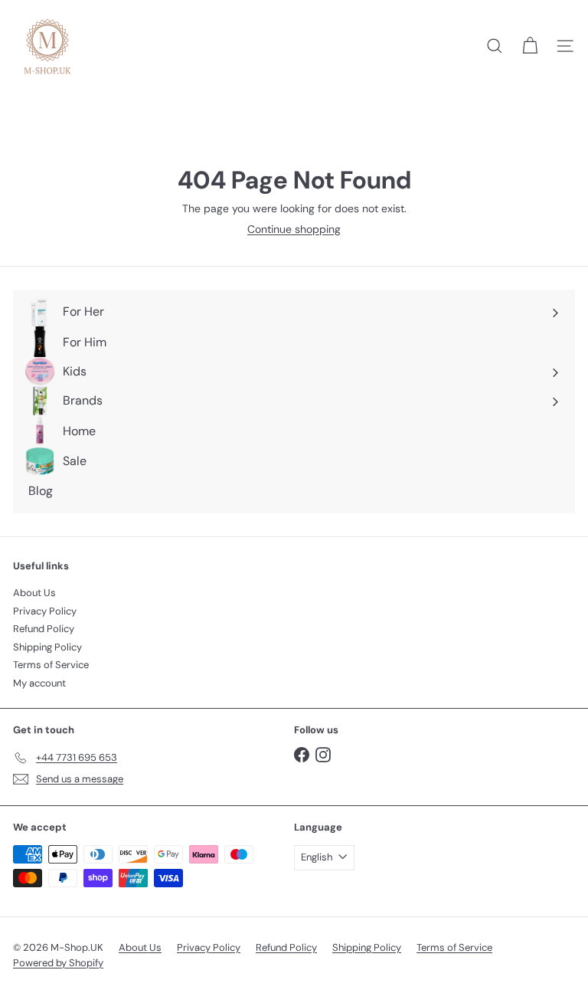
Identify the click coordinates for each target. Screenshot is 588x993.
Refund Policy (43, 628)
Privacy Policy (45, 611)
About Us (34, 592)
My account (39, 683)
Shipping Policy (47, 647)
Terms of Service (51, 664)
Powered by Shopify (58, 962)
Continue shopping (294, 229)
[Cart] (529, 46)
